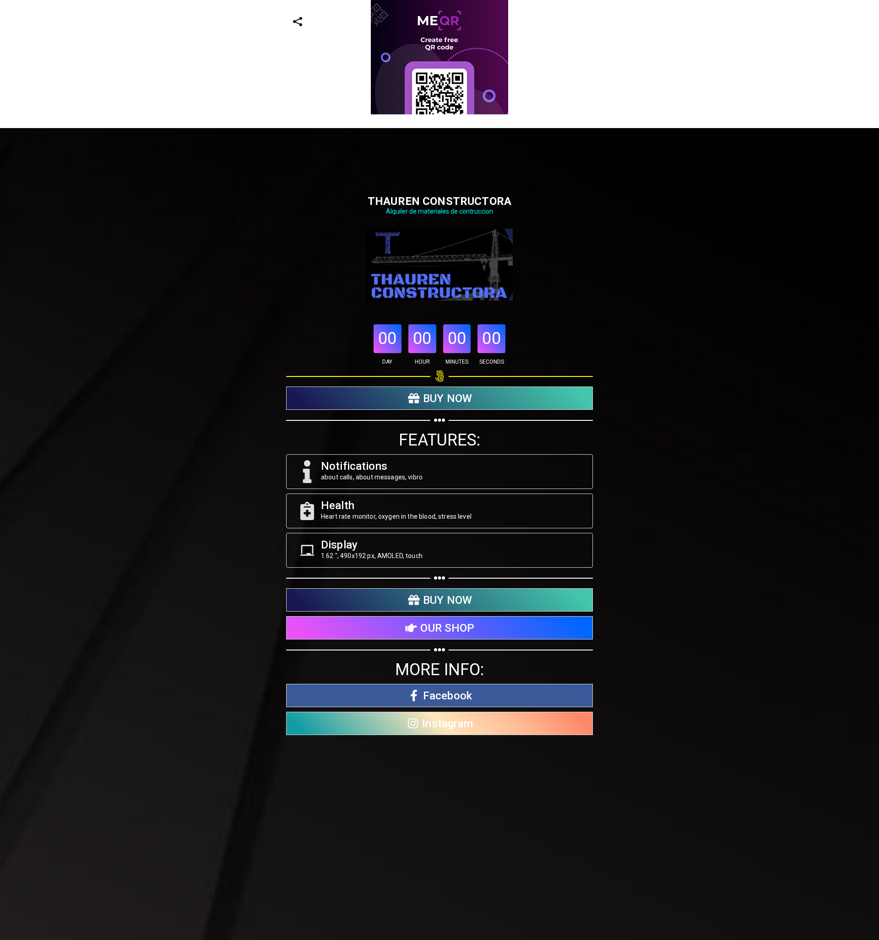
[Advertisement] (274, 178)
